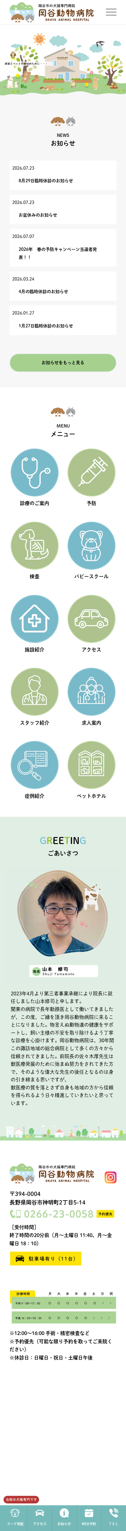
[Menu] (108, 12)
